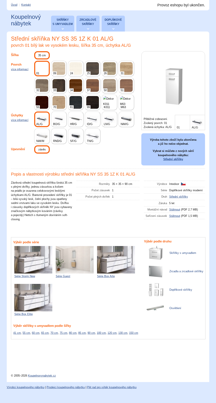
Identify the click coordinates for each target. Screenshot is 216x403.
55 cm (26, 332)
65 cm (45, 332)
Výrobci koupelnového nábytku (25, 387)
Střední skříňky (173, 159)
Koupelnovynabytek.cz (42, 375)
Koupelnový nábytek (26, 20)
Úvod (14, 4)
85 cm (82, 332)
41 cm (17, 332)
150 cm (133, 332)
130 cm (122, 332)
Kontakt (26, 4)
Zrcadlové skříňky (88, 22)
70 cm (54, 332)
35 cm (42, 55)
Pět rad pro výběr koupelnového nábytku (111, 387)
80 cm (73, 332)
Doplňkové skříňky (113, 22)
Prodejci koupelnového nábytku (66, 387)
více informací (19, 69)
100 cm (101, 332)
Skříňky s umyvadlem (63, 22)
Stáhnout (174, 209)
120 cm (112, 332)
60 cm (35, 332)
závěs (42, 149)
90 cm (91, 332)
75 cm (63, 332)
